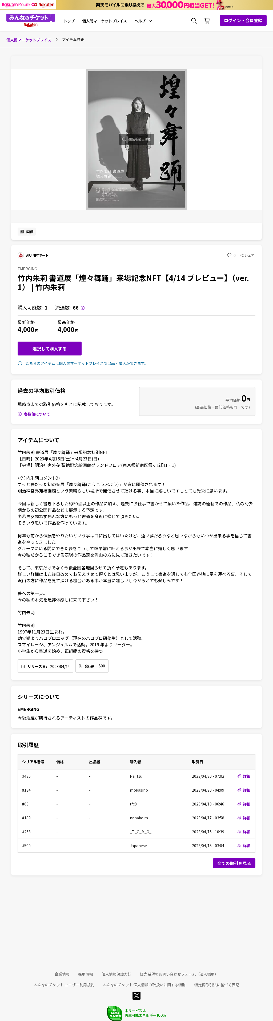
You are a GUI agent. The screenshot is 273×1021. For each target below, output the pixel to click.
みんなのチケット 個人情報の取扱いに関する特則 (144, 984)
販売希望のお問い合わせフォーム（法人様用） (179, 974)
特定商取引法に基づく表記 (216, 984)
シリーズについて (39, 697)
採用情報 (85, 974)
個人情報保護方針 (116, 974)
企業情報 (62, 974)
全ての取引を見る (234, 863)
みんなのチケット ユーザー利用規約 (64, 984)
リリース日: (37, 666)
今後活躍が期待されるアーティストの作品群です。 (66, 717)
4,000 (26, 329)
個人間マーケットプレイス (104, 21)
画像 (30, 231)
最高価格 (66, 322)
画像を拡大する (140, 139)
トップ (69, 21)
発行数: (90, 666)
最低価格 (26, 322)
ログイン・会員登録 (243, 20)
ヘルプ (140, 21)
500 (102, 665)
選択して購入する (50, 348)
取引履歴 (28, 745)
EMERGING (28, 709)
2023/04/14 (60, 666)
